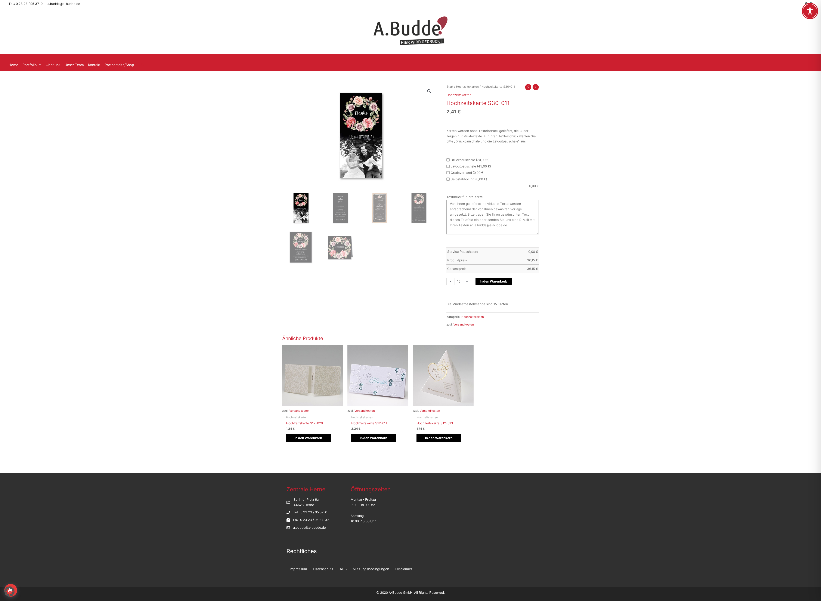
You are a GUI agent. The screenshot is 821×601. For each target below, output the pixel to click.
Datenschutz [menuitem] (323, 569)
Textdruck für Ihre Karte (464, 197)
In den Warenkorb (493, 281)
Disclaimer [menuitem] (403, 569)
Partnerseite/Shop (119, 65)
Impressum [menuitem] (298, 569)
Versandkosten (463, 324)
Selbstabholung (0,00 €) (469, 179)
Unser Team (74, 65)
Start (449, 86)
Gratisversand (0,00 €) (467, 173)
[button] (142, 64)
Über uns (53, 65)
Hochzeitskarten (467, 86)
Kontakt (94, 65)
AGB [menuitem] (343, 569)
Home (13, 65)
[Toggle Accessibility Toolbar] (810, 11)
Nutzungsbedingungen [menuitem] (371, 569)
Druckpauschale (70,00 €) (470, 160)
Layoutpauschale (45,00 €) (471, 166)
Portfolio (29, 65)
